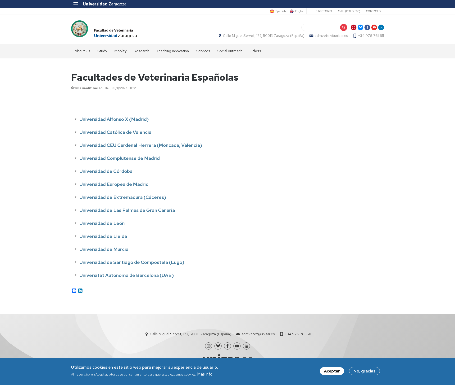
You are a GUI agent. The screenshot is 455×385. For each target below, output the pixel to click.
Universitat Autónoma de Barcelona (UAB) (126, 275)
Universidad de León (102, 223)
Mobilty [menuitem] (120, 50)
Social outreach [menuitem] (229, 50)
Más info (205, 374)
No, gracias (364, 371)
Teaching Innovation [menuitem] (172, 50)
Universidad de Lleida (103, 236)
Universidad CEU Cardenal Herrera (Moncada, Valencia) (140, 145)
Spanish (280, 11)
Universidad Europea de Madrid (114, 184)
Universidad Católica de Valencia (115, 132)
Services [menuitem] (203, 50)
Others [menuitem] (255, 50)
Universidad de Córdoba (105, 171)
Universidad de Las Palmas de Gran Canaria (127, 210)
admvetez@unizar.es (331, 35)
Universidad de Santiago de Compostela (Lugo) (131, 262)
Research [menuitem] (141, 50)
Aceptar (332, 371)
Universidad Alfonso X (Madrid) (114, 119)
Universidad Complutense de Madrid (119, 158)
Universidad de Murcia (103, 249)
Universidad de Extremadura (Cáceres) (122, 197)
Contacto (373, 11)
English (300, 11)
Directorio (323, 11)
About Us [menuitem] (82, 50)
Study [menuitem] (102, 50)
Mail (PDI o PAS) (349, 11)
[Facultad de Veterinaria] (104, 29)
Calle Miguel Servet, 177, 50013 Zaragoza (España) (264, 35)
